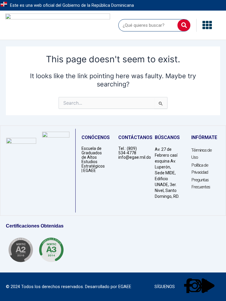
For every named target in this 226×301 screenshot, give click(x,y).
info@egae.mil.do (134, 157)
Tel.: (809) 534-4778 (127, 150)
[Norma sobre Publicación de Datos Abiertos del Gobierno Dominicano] (51, 250)
